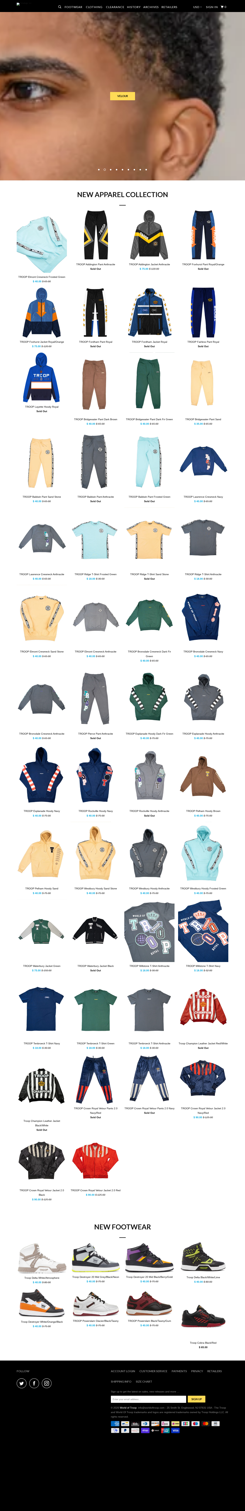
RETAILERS (169, 7)
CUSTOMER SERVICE (153, 1371)
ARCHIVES (151, 7)
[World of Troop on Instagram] (48, 1383)
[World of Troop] (35, 4)
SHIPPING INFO (121, 1381)
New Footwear (122, 1227)
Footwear (74, 7)
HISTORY (134, 7)
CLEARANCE (115, 7)
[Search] (60, 7)
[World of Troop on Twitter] (23, 1383)
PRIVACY (197, 1371)
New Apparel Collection (122, 194)
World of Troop (128, 1407)
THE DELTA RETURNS (122, 96)
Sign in (212, 7)
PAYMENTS (179, 1371)
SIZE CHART (144, 1381)
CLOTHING (94, 7)
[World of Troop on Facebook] (35, 1383)
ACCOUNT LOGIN (123, 1371)
